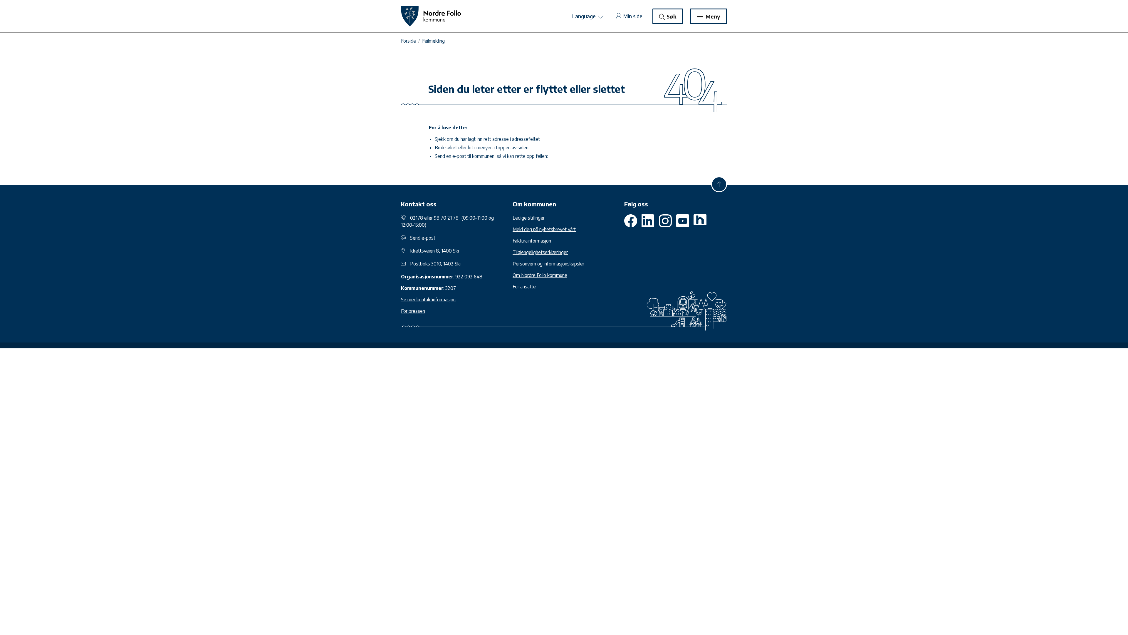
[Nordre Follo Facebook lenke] (630, 220)
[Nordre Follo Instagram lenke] (682, 220)
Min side (633, 16)
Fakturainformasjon (532, 241)
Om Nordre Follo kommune (540, 275)
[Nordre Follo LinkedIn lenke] (700, 220)
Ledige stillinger (529, 218)
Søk (671, 16)
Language (584, 16)
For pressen (413, 311)
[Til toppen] (719, 184)
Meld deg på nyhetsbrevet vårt (544, 229)
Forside (408, 41)
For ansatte (524, 287)
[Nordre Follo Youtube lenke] (665, 220)
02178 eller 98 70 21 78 (434, 218)
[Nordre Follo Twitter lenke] (648, 220)
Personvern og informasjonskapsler (548, 264)
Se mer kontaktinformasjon (428, 300)
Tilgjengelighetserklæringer (540, 252)
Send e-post (422, 238)
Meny (712, 16)
